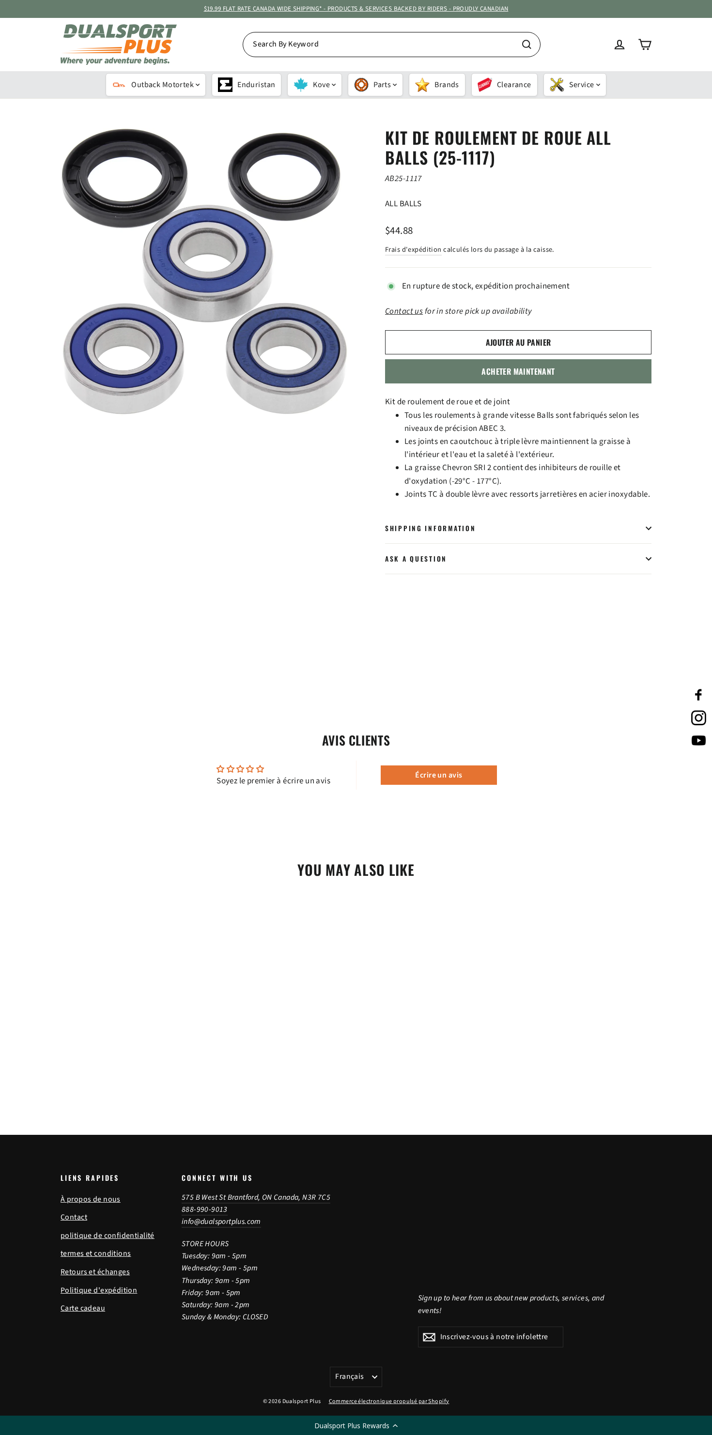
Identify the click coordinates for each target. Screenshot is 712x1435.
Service (581, 84)
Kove (321, 84)
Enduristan (256, 84)
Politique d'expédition (99, 1290)
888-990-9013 (205, 1209)
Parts (382, 84)
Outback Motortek (162, 84)
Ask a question (416, 559)
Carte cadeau (83, 1308)
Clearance (514, 84)
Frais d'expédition (413, 249)
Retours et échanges (95, 1272)
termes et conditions (96, 1253)
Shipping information (430, 528)
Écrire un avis (438, 775)
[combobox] (392, 44)
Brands (446, 84)
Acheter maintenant (518, 371)
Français (349, 1376)
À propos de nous (91, 1199)
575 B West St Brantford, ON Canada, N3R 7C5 (256, 1197)
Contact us (404, 311)
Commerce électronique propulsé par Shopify (389, 1401)
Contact (74, 1217)
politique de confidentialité (108, 1235)
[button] (356, 1425)
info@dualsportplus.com (221, 1221)
